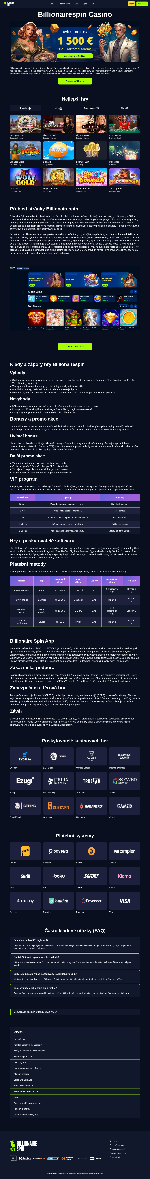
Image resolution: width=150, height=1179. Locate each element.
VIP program (20, 1062)
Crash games (90, 108)
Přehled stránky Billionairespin (28, 1045)
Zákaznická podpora (23, 1085)
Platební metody (21, 1074)
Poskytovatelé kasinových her (28, 1103)
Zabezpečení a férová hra (26, 1091)
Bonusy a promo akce (24, 1056)
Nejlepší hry (19, 1039)
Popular (23, 108)
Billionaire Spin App (23, 1080)
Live (57, 108)
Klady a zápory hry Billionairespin (29, 1051)
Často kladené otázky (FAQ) (27, 1115)
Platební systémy (22, 1109)
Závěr (16, 1097)
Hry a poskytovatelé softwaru (27, 1068)
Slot (122, 108)
